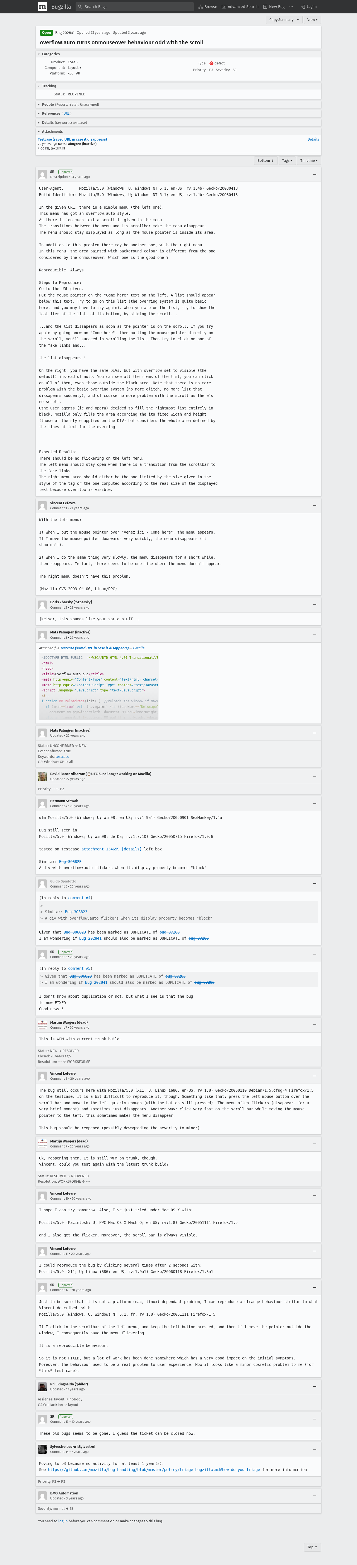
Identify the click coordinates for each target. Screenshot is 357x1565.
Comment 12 (59, 1290)
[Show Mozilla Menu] (42, 6)
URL (66, 113)
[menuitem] (207, 6)
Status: (59, 94)
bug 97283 (170, 932)
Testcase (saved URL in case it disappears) (72, 139)
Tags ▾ (287, 160)
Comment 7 (58, 1027)
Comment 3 (58, 638)
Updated (56, 735)
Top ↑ (312, 1547)
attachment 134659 (100, 849)
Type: (202, 63)
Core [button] (73, 62)
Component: (55, 68)
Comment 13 (59, 1422)
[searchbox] (135, 6)
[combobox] (135, 6)
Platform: (57, 73)
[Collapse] (314, 174)
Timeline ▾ (309, 160)
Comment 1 (58, 508)
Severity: (223, 70)
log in (63, 1521)
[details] (132, 849)
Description (59, 177)
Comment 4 (58, 806)
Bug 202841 (64, 32)
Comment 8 (58, 1079)
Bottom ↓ (265, 160)
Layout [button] (74, 68)
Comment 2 (58, 607)
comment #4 (79, 898)
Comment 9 (58, 1146)
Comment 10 (59, 1198)
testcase (62, 756)
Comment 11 (59, 1254)
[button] (308, 6)
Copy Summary (281, 20)
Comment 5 (58, 886)
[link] (98, 686)
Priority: (199, 70)
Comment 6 (58, 957)
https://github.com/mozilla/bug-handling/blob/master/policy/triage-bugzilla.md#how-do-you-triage (154, 1469)
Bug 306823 (70, 861)
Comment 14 (59, 1452)
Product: (58, 62)
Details (313, 139)
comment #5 (79, 968)
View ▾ (312, 20)
